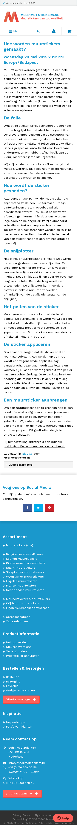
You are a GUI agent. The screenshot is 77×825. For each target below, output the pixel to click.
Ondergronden (16, 651)
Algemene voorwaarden (49, 815)
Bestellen (12, 677)
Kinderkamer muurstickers (25, 563)
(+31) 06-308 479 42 (20, 782)
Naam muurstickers (20, 567)
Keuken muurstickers (21, 558)
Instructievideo (16, 642)
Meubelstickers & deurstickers (28, 599)
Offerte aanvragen (19, 699)
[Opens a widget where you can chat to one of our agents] (63, 818)
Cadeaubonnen (17, 621)
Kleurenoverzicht (18, 646)
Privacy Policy (21, 815)
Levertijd (12, 686)
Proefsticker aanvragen (22, 655)
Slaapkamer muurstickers (25, 572)
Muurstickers (15, 545)
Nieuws (27, 453)
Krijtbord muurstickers (22, 603)
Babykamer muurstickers (24, 554)
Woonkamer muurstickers (25, 576)
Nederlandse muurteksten (25, 590)
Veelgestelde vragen (20, 690)
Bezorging (13, 681)
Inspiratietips (15, 722)
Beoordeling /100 (38, 819)
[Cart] (69, 31)
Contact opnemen (21, 793)
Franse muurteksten (21, 585)
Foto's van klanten (19, 726)
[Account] (53, 31)
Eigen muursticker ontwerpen (27, 607)
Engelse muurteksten (21, 581)
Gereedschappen (18, 616)
